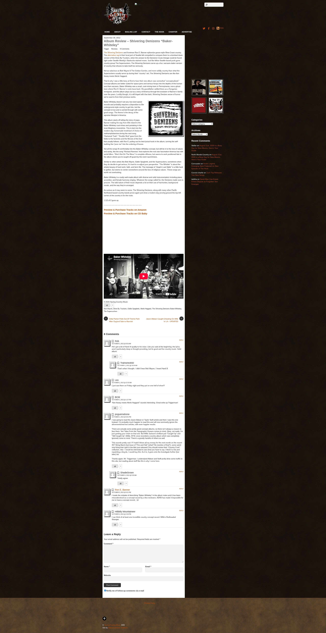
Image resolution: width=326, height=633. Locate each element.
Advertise (187, 32)
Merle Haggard (145, 309)
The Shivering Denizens (113, 52)
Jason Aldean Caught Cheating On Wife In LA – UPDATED (164, 320)
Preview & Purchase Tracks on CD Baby (125, 213)
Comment (108, 544)
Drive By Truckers (120, 309)
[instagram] (213, 28)
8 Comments (124, 49)
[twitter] (204, 28)
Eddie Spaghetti (133, 309)
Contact (146, 32)
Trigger (106, 49)
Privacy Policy (149, 603)
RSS (221, 28)
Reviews (114, 49)
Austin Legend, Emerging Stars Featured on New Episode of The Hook (204, 166)
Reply (181, 340)
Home (107, 32)
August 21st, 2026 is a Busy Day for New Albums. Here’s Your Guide (206, 147)
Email (148, 566)
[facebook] (208, 28)
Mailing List (131, 32)
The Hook (159, 32)
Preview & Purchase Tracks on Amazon (125, 210)
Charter (173, 32)
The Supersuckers (110, 311)
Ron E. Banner (122, 490)
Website (107, 575)
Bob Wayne (108, 309)
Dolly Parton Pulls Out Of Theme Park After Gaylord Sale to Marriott (122, 320)
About (117, 32)
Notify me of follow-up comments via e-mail (125, 591)
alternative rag (113, 55)
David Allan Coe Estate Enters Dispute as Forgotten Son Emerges (204, 181)
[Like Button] (107, 305)
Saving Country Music (112, 625)
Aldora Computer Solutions (118, 628)
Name (107, 566)
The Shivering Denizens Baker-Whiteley (166, 309)
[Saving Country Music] (118, 24)
